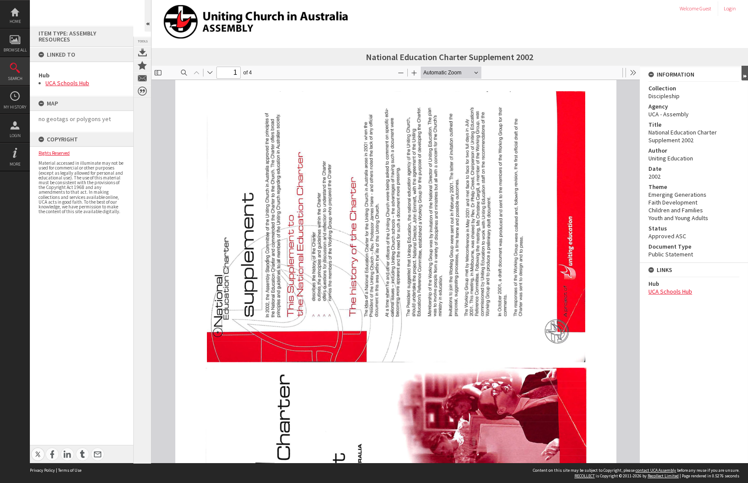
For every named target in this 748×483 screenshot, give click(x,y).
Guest (705, 8)
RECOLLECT (584, 476)
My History (14, 107)
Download (142, 52)
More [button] (15, 164)
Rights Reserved (54, 153)
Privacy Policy (42, 470)
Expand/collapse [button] (745, 73)
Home (15, 21)
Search (15, 78)
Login (15, 135)
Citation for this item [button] (142, 91)
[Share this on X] (38, 449)
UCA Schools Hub (67, 83)
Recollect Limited (663, 476)
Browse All (15, 50)
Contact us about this (142, 78)
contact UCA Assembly (655, 470)
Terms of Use (69, 470)
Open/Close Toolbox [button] (148, 16)
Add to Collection (142, 65)
